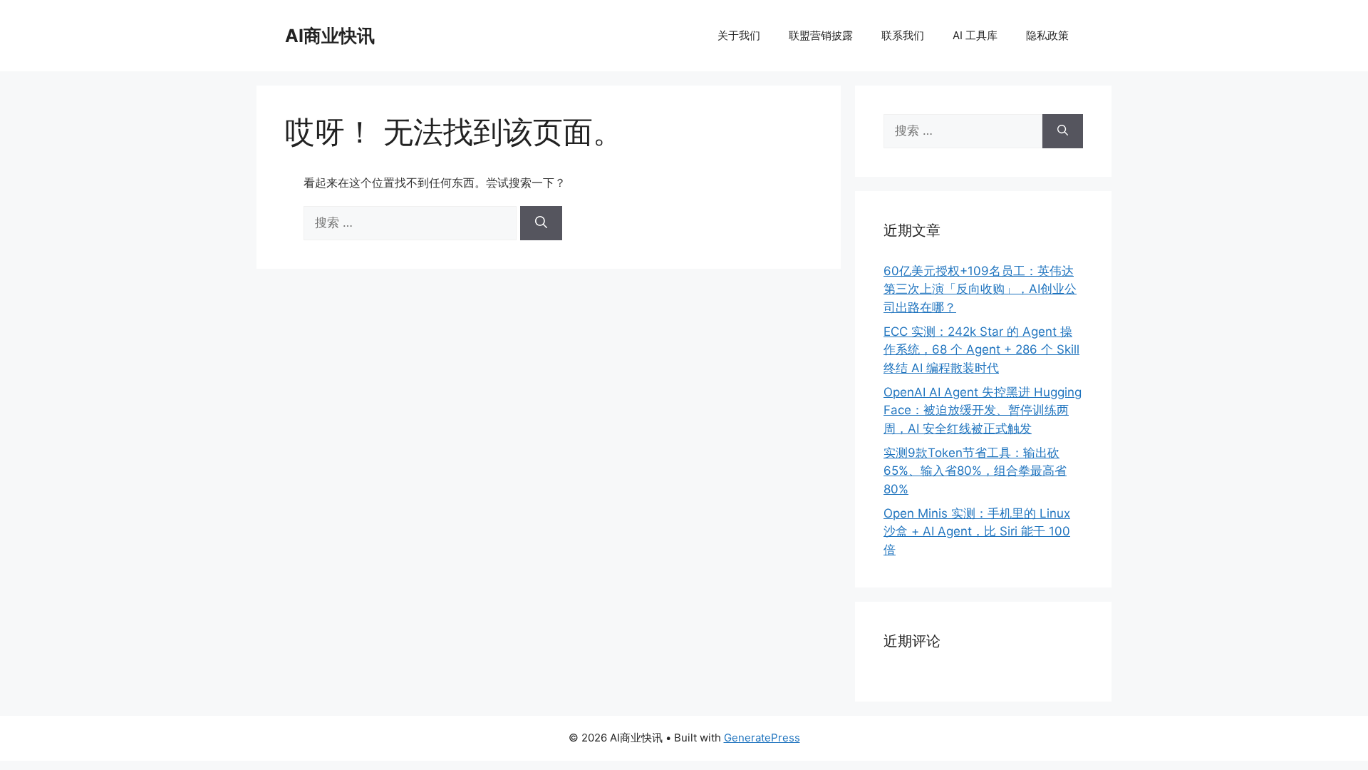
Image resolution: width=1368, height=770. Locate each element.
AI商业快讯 (330, 35)
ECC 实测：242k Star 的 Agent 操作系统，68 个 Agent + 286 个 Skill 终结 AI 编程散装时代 (981, 349)
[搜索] (541, 223)
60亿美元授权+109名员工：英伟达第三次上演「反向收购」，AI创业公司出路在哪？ (980, 289)
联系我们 (902, 35)
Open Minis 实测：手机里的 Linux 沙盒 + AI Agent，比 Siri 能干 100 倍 (977, 531)
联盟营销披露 (821, 35)
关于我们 (738, 35)
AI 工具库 (975, 35)
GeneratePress (762, 737)
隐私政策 (1047, 35)
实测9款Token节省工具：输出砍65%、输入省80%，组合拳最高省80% (975, 471)
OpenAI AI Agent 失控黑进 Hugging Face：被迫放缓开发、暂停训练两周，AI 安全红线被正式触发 (983, 410)
